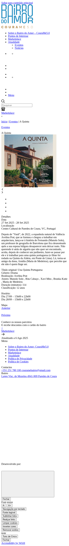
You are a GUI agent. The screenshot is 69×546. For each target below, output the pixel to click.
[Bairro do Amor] (17, 27)
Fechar (6, 499)
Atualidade (14, 42)
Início (4, 121)
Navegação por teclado (14, 509)
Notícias (19, 48)
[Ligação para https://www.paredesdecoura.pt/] (26, 427)
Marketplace (14, 39)
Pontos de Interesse (18, 36)
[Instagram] (34, 461)
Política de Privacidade (20, 358)
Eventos (19, 45)
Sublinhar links (10, 516)
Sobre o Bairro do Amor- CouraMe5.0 (28, 346)
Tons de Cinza (10, 536)
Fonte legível (9, 512)
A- (4, 505)
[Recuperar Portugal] (26, 401)
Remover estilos (10, 530)
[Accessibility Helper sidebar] (27, 484)
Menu (11, 95)
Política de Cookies (18, 361)
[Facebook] (34, 457)
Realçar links (9, 519)
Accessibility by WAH (13, 543)
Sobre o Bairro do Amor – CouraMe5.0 (29, 33)
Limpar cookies (10, 523)
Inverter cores (9, 526)
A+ (9, 505)
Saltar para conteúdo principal (17, 2)
